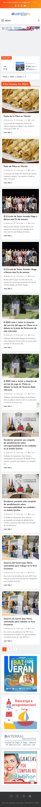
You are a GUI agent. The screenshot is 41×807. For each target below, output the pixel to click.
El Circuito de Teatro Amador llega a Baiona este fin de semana (20, 218)
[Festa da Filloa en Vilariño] (20, 151)
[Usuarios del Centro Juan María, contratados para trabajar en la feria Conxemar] (20, 547)
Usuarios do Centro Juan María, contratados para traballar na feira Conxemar (19, 621)
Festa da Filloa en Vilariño (16, 166)
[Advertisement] (20, 44)
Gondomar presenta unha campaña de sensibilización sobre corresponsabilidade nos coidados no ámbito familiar (20, 506)
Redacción (9, 120)
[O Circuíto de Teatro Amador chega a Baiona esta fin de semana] (20, 254)
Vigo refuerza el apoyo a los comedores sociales (16, 2)
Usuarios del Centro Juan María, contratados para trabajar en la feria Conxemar (20, 565)
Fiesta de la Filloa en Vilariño (17, 116)
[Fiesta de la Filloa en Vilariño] (20, 101)
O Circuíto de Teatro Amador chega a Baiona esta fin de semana (20, 271)
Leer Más (7, 132)
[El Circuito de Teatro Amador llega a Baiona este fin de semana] (20, 201)
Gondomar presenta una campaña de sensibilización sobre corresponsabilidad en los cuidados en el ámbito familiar (20, 444)
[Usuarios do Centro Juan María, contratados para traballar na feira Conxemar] (20, 603)
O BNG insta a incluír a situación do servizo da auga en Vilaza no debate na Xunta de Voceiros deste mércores (20, 385)
